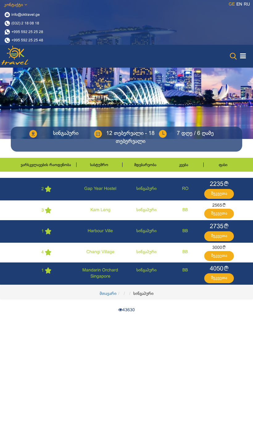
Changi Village (100, 252)
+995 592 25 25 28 (27, 32)
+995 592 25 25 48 (27, 40)
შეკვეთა (219, 194)
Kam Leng (100, 210)
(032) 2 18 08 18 (25, 23)
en (239, 4)
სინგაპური (146, 189)
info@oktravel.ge (25, 15)
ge (232, 4)
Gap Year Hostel (100, 189)
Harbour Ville (100, 231)
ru (247, 4)
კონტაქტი (14, 5)
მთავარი (108, 294)
